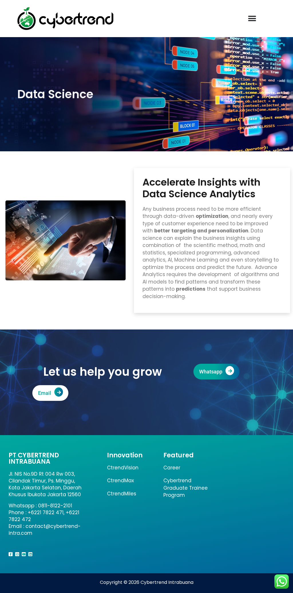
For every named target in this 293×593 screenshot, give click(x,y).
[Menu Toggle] (252, 18)
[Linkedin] (30, 554)
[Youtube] (24, 554)
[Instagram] (17, 554)
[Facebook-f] (11, 554)
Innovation (124, 455)
